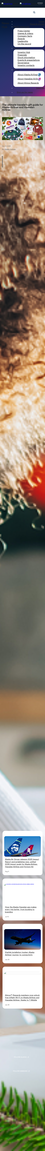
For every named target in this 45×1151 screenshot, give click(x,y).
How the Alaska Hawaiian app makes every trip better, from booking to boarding (21, 909)
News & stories (37, 24)
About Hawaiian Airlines (29, 79)
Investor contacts (26, 65)
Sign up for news (25, 92)
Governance (23, 63)
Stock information (26, 58)
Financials (22, 55)
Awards (21, 39)
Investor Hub (24, 52)
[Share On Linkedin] (2, 161)
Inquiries (40, 88)
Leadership (23, 41)
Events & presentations (29, 60)
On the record (24, 44)
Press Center (24, 31)
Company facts (25, 36)
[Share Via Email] (2, 165)
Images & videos (25, 34)
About (16, 70)
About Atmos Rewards (28, 83)
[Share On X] (2, 158)
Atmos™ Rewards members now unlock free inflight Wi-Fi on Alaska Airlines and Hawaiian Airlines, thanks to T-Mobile (22, 997)
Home (41, 22)
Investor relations (21, 48)
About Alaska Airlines (28, 75)
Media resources (21, 27)
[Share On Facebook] (2, 154)
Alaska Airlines (10, 149)
